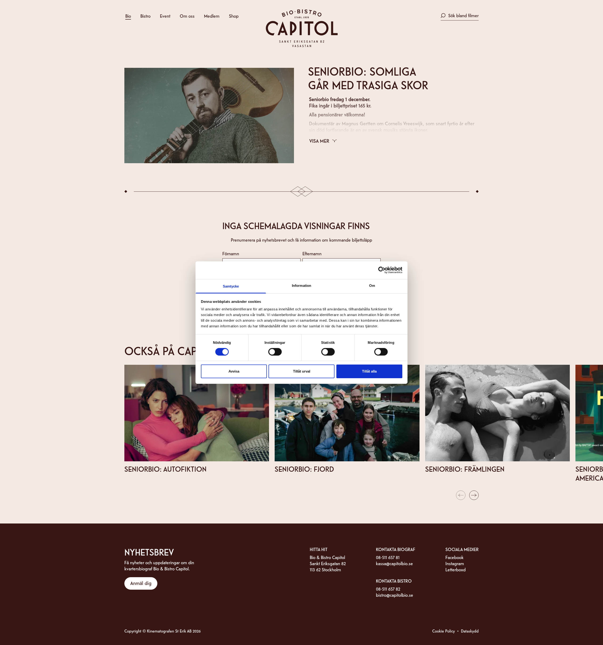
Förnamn (230, 253)
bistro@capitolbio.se (394, 595)
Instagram (454, 563)
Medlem (212, 16)
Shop (234, 16)
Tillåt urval (301, 371)
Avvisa (233, 371)
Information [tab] (301, 285)
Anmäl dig (140, 583)
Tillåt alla (369, 371)
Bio (128, 16)
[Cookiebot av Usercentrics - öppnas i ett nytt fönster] (381, 270)
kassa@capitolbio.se (394, 563)
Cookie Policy (443, 630)
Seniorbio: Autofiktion (165, 468)
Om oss (187, 16)
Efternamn (312, 253)
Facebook (454, 557)
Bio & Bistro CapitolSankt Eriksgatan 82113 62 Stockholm (328, 563)
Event (165, 16)
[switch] (275, 352)
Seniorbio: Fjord (304, 468)
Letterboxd (455, 569)
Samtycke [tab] (231, 286)
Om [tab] (372, 285)
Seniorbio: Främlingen (465, 468)
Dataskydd (470, 630)
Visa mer (319, 140)
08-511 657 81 (387, 557)
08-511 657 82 (388, 589)
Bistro (145, 16)
